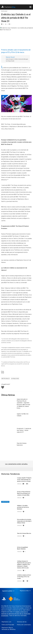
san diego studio (15, 378)
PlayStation (9, 7)
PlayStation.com (6, 622)
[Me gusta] (27, 484)
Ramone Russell (10, 57)
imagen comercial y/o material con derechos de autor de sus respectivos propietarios (15, 613)
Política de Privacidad (8, 624)
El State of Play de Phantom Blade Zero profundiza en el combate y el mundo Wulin (23, 493)
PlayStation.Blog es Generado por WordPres (9, 628)
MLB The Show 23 (6, 378)
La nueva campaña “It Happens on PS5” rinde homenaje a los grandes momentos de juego (24, 479)
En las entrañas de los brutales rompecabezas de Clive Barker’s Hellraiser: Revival (24, 521)
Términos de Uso (22, 622)
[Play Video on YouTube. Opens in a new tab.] (28, 110)
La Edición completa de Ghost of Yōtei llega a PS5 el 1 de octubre (24, 576)
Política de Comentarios (24, 624)
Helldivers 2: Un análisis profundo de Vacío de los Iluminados (23, 507)
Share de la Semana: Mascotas (24, 533)
